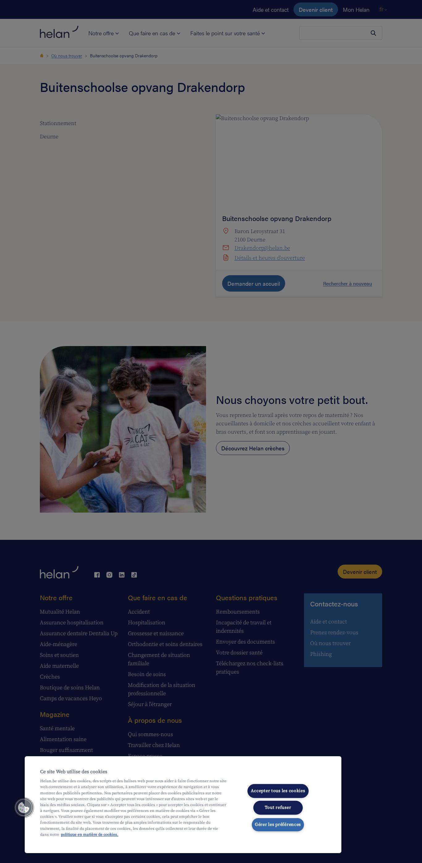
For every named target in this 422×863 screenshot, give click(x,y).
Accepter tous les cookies (278, 790)
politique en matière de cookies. (89, 834)
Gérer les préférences (278, 824)
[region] (183, 804)
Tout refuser (278, 807)
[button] (24, 807)
